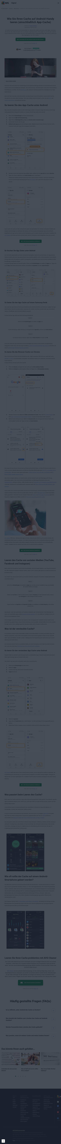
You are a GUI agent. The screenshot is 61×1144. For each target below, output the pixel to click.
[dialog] (30, 572)
